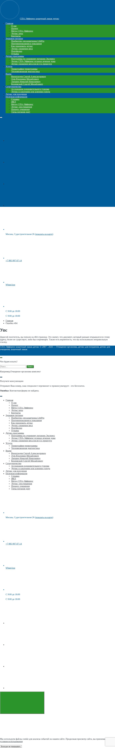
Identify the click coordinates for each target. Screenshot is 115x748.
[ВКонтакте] (27, 140)
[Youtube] (27, 162)
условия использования (11, 741)
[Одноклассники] (27, 184)
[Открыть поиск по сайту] (1, 357)
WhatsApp (10, 285)
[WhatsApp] (27, 205)
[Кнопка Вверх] (22, 703)
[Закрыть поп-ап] (1, 377)
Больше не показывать (11, 746)
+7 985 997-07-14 (14, 260)
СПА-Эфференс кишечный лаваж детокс (39, 18)
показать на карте (44, 234)
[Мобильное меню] (1, 117)
